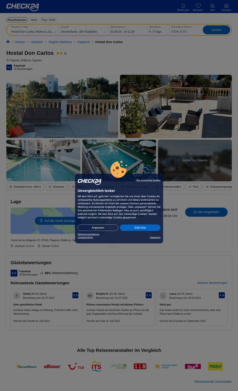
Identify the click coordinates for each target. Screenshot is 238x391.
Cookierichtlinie (85, 237)
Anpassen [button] (98, 227)
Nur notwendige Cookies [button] (148, 180)
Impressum (155, 237)
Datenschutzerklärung (88, 234)
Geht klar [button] (140, 227)
